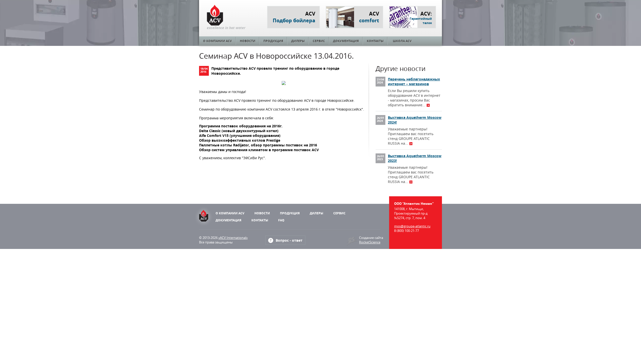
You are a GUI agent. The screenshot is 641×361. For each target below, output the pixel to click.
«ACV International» (233, 237)
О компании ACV (217, 41)
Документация (346, 41)
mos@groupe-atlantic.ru (412, 226)
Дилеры (298, 41)
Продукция (273, 41)
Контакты (375, 41)
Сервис (319, 41)
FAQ (281, 220)
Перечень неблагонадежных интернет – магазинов (414, 81)
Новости (247, 41)
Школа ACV (402, 41)
